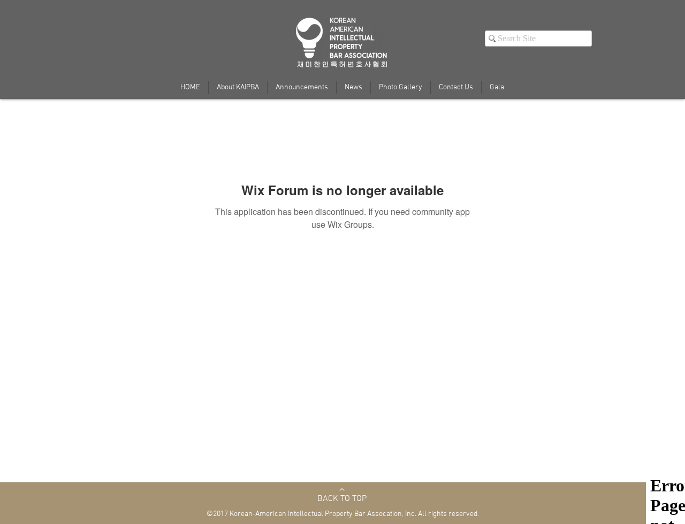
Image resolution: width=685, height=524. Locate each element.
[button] (497, 87)
